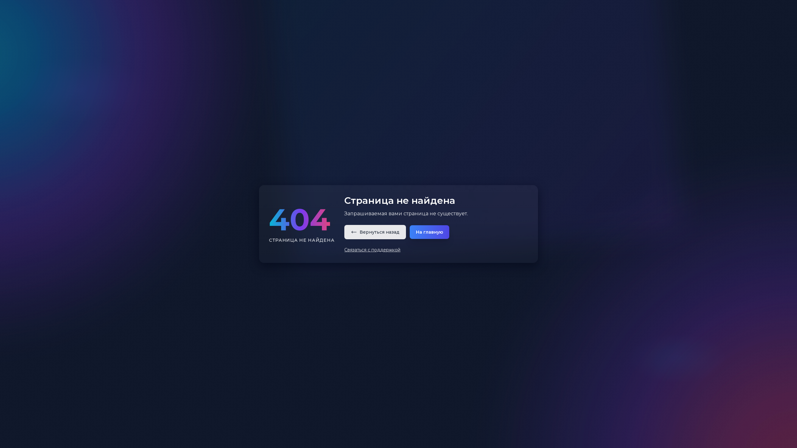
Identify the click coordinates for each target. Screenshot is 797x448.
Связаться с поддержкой (372, 250)
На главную (429, 232)
